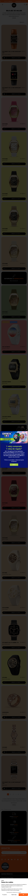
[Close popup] (26, 430)
